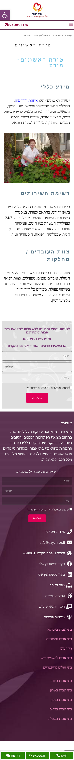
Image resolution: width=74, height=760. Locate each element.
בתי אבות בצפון (61, 700)
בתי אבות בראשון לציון (50, 35)
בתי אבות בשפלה (60, 719)
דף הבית (68, 35)
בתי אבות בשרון (61, 690)
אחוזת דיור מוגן (26, 100)
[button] (70, 24)
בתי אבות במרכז (61, 681)
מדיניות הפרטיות (37, 387)
